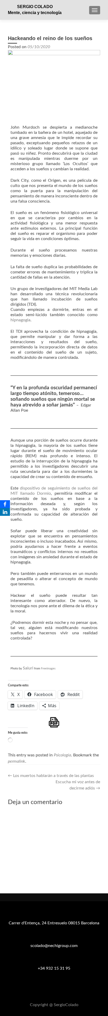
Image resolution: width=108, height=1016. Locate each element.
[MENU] (94, 10)
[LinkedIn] (5, 512)
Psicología (62, 755)
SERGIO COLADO (35, 6)
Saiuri (28, 668)
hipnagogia (20, 320)
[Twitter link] (54, 992)
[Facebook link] (48, 992)
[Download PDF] (54, 722)
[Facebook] (5, 504)
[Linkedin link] (60, 992)
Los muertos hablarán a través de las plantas (51, 776)
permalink (16, 761)
